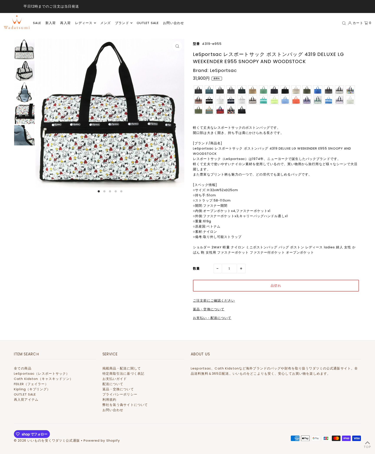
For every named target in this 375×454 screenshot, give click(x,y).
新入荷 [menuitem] (50, 23)
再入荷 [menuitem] (65, 23)
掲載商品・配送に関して (121, 368)
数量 (196, 268)
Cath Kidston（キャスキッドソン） (43, 378)
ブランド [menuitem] (122, 23)
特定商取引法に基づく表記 (123, 373)
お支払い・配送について (212, 318)
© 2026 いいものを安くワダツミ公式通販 (47, 440)
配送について (112, 384)
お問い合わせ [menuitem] (173, 23)
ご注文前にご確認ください (214, 300)
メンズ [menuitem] (105, 23)
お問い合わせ (112, 410)
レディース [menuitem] (84, 23)
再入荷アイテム (26, 399)
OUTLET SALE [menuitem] (148, 23)
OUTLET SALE (25, 394)
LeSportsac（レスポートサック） (42, 373)
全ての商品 (22, 368)
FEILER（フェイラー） (31, 384)
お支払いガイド (114, 378)
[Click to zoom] (177, 46)
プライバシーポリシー (119, 394)
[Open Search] (344, 23)
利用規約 (109, 399)
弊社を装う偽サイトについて (125, 404)
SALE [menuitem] (37, 23)
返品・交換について (208, 309)
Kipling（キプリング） (32, 389)
